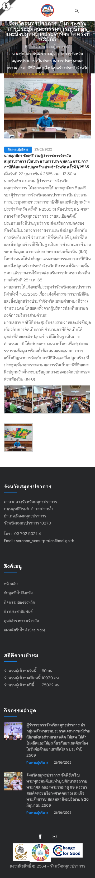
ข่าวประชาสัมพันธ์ (18, 611)
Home (30, 46)
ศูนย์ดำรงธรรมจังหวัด (21, 620)
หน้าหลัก (11, 583)
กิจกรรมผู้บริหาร (53, 46)
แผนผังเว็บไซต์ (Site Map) (24, 629)
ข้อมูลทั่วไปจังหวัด (18, 592)
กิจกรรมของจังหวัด (19, 602)
